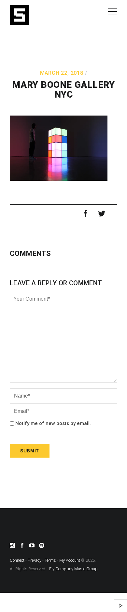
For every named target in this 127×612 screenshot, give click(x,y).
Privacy (34, 560)
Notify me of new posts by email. (53, 423)
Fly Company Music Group (73, 568)
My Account (69, 560)
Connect (17, 560)
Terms (50, 560)
